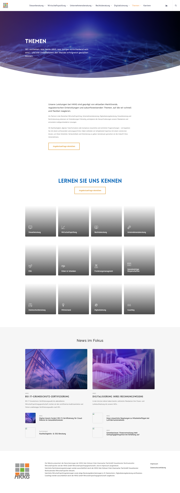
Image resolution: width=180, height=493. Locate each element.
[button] (64, 146)
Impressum (154, 464)
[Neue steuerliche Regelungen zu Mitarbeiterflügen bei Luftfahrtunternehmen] (123, 418)
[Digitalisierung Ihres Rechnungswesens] (123, 377)
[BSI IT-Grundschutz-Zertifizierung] (56, 379)
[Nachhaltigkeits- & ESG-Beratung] (56, 432)
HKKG (27, 393)
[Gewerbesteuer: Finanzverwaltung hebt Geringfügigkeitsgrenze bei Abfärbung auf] (123, 432)
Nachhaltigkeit (43, 431)
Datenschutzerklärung (158, 468)
